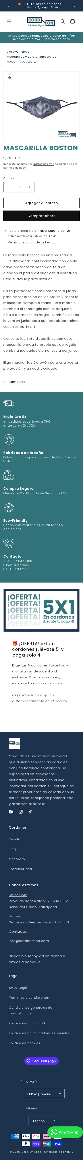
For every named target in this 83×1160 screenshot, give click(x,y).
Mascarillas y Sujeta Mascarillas (31, 57)
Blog (12, 849)
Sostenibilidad (20, 869)
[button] (9, 21)
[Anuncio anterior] (8, 6)
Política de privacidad (27, 1023)
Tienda (14, 839)
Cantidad (10, 178)
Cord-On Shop (18, 51)
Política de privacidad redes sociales (39, 1033)
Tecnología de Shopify (57, 1152)
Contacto (17, 859)
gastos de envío (43, 164)
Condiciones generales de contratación (30, 1010)
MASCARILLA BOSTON (23, 62)
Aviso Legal (18, 987)
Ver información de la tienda (32, 242)
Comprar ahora (41, 215)
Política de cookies (24, 1043)
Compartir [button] (16, 382)
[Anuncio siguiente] (75, 6)
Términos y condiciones (29, 997)
